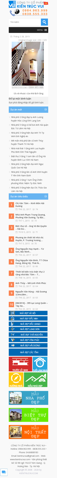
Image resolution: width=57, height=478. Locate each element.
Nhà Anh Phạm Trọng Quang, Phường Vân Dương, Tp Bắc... (30, 216)
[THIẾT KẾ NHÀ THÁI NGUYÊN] (28, 336)
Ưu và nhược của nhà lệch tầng (28, 93)
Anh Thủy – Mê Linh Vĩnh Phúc (30, 283)
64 (37, 286)
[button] (40, 30)
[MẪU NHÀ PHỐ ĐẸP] (28, 404)
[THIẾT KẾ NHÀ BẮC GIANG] (28, 325)
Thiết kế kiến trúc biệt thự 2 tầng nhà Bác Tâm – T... (29, 273)
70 (35, 243)
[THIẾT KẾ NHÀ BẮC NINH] (28, 319)
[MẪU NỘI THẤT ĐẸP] (28, 438)
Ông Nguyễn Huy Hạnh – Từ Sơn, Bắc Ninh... (29, 250)
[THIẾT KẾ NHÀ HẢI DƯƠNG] (28, 346)
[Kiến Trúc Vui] (28, 4)
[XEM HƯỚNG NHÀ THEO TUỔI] (16, 386)
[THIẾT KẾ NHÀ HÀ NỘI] (28, 314)
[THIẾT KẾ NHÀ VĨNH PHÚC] (28, 341)
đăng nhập (23, 102)
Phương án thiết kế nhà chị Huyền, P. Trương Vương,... (29, 239)
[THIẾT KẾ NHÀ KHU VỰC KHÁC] (28, 355)
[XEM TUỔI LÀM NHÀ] (40, 370)
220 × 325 (42, 40)
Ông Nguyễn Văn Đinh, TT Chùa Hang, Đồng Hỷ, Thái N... (31, 262)
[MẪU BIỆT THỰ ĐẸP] (28, 421)
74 (37, 209)
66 (37, 266)
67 (37, 254)
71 (37, 232)
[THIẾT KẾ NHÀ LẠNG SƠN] (28, 330)
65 (37, 277)
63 (37, 297)
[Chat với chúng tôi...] (4, 475)
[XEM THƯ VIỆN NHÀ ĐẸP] (35, 386)
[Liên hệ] (29, 15)
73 (35, 220)
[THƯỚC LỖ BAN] (21, 370)
